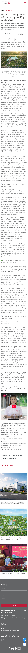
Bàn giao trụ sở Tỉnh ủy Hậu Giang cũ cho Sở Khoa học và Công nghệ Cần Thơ (13, 574)
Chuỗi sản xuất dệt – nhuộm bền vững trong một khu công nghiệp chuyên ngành (14, 538)
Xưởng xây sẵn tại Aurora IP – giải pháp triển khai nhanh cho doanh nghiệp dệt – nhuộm (13, 503)
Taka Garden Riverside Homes (9, 458)
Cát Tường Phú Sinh (17, 455)
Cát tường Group (6, 455)
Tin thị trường (9, 10)
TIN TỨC (2, 10)
